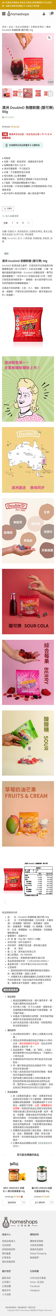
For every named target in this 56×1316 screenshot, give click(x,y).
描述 (6, 253)
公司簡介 (6, 1282)
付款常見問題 (36, 1245)
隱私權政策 (22, 1307)
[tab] (6, 254)
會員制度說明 (8, 1249)
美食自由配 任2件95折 (13, 234)
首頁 (4, 26)
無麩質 (46, 238)
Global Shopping (38, 1253)
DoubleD (9, 117)
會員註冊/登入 (9, 1241)
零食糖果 (29, 234)
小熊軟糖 (27, 238)
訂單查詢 (6, 1257)
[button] (10, 216)
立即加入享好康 (32, 6)
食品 (11, 26)
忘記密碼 (6, 1245)
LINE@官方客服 (38, 1278)
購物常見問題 (36, 1241)
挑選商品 (6, 137)
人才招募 (6, 1294)
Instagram (35, 1290)
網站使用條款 (10, 1307)
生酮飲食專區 (37, 26)
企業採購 (6, 1286)
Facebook (35, 1286)
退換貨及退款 (36, 1249)
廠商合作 (6, 1290)
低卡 (20, 238)
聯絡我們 (34, 1257)
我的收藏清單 (8, 1262)
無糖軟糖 (37, 238)
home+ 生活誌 (37, 1282)
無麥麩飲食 (22, 231)
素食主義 (47, 231)
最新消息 (6, 1278)
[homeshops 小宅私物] (18, 13)
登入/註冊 (44, 14)
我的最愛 (6, 1253)
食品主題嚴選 (21, 26)
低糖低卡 (11, 231)
